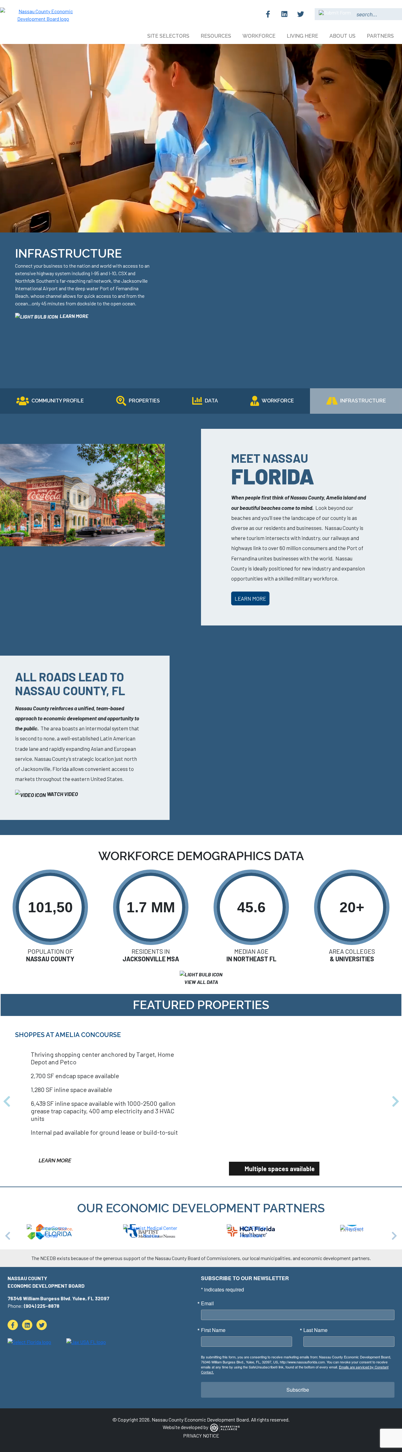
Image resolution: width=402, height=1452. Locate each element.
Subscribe (297, 1353)
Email (207, 1266)
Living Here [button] (303, 36)
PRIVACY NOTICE (201, 1399)
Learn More (250, 598)
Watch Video (62, 794)
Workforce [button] (259, 36)
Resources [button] (216, 36)
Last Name (315, 1293)
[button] (6, 1083)
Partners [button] (381, 36)
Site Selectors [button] (169, 36)
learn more (73, 316)
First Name (213, 1293)
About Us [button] (343, 36)
